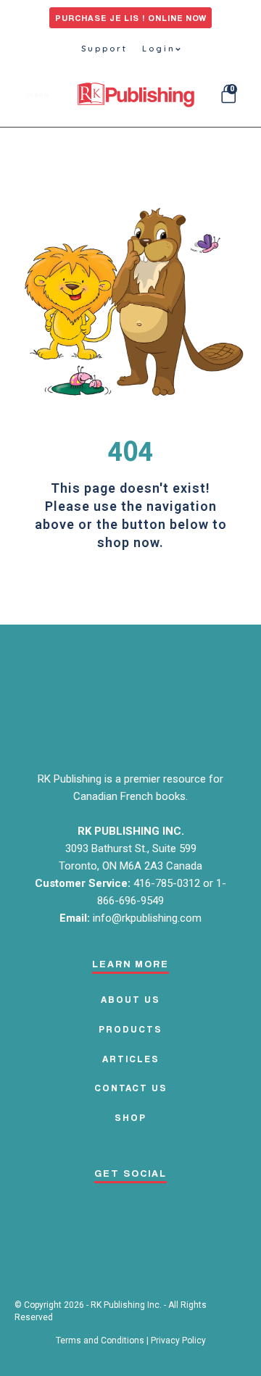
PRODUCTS (130, 1029)
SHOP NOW (130, 589)
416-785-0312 (168, 883)
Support (104, 48)
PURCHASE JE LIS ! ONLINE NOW (131, 17)
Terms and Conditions (100, 1340)
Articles (131, 1058)
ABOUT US (130, 999)
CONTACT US (130, 1087)
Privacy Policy (178, 1340)
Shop (130, 1117)
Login (158, 48)
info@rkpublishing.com (147, 918)
